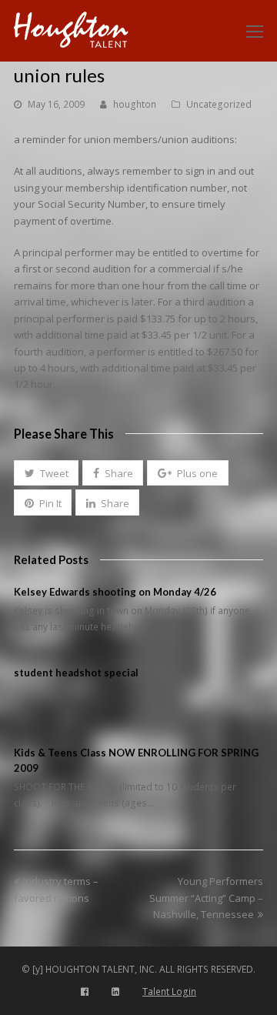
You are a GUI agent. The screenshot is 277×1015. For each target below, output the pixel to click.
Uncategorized (219, 104)
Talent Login (169, 991)
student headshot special (76, 672)
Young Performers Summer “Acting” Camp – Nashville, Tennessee (206, 897)
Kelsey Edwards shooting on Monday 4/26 (115, 592)
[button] (46, 473)
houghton (134, 104)
